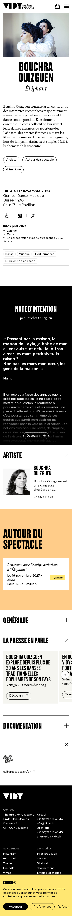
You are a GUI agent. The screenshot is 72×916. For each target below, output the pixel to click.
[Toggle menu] (66, 6)
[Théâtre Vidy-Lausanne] (18, 6)
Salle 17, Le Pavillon (19, 205)
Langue (12, 230)
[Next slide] (65, 675)
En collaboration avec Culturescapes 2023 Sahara (33, 239)
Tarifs (10, 234)
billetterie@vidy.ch (49, 836)
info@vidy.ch (45, 823)
